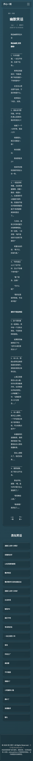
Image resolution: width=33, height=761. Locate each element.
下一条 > (20, 518)
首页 (9, 13)
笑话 (13, 13)
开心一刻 (7, 4)
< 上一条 (12, 518)
